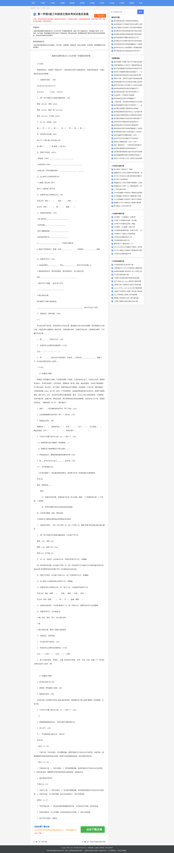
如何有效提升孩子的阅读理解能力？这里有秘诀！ (130, 44)
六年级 (92, 3)
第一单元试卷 (43, 842)
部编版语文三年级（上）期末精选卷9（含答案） (130, 186)
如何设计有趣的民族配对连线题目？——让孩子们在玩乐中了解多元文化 (138, 72)
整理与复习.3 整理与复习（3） (124, 243)
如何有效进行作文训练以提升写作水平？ (127, 51)
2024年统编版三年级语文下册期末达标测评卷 (129, 192)
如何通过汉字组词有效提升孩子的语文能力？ (129, 31)
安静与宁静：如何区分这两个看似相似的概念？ (129, 78)
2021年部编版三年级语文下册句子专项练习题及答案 (131, 199)
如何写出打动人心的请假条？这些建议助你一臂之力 (131, 47)
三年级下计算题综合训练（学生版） (126, 220)
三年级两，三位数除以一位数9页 (125, 217)
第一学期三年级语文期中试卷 (96, 842)
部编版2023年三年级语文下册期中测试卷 (127, 202)
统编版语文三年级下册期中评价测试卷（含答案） (130, 172)
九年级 (131, 3)
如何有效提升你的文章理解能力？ (125, 98)
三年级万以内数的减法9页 (122, 253)
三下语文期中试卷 (120, 189)
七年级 (111, 3)
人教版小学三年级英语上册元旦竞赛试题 (127, 284)
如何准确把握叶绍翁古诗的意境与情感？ (127, 155)
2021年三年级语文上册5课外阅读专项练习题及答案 (131, 176)
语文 (48, 8)
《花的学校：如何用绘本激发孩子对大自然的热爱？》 (132, 102)
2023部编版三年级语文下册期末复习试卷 (127, 196)
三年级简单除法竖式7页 (122, 240)
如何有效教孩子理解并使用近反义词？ (126, 37)
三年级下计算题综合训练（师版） (125, 224)
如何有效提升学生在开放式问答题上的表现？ (129, 82)
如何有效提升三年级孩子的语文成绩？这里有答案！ (131, 24)
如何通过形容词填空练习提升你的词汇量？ (128, 75)
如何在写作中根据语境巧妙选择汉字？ (126, 122)
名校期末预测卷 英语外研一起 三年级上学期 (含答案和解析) (134, 271)
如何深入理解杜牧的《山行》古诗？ (126, 142)
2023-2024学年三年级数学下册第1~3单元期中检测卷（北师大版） (136, 247)
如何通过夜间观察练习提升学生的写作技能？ (129, 152)
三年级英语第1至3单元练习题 (123, 264)
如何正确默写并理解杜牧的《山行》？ (126, 135)
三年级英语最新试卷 (118, 261)
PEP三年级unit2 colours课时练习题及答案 (127, 281)
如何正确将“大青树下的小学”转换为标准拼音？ (129, 62)
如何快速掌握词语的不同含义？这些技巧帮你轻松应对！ (132, 112)
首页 (33, 3)
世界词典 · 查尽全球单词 (106, 847)
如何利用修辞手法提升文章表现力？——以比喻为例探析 (132, 105)
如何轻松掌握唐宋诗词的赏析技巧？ (126, 148)
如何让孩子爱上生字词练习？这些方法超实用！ (129, 85)
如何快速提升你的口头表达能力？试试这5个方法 (130, 132)
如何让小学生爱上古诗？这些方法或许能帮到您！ (130, 158)
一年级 (42, 3)
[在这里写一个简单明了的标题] (124, 95)
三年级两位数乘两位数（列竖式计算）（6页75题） (131, 230)
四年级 (72, 3)
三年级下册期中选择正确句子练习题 (126, 301)
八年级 (121, 3)
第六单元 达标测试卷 (121, 179)
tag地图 (96, 847)
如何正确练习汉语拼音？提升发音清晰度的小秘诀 (130, 27)
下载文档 (100, 16)
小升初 (101, 3)
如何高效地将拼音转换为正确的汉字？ (126, 88)
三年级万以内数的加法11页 (123, 237)
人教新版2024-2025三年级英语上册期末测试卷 (129, 268)
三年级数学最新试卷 (118, 213)
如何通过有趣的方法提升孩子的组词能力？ (128, 118)
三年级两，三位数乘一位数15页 (124, 227)
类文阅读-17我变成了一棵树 (123, 169)
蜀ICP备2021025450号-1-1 (80, 847)
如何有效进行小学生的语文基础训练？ (126, 125)
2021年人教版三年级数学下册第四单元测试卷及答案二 (132, 250)
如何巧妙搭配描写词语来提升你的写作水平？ (129, 68)
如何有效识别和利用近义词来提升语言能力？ (129, 115)
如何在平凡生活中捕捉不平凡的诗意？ (126, 138)
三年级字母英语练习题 (121, 274)
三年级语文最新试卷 (118, 166)
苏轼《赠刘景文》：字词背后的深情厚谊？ (128, 145)
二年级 (52, 3)
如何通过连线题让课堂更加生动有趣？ (126, 108)
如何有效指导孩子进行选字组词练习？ (126, 92)
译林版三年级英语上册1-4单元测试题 (126, 298)
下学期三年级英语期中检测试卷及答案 (126, 278)
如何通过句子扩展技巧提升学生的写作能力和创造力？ (132, 41)
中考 (140, 3)
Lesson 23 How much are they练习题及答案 (128, 288)
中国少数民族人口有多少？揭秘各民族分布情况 (129, 65)
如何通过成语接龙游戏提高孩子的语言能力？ (129, 34)
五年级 (82, 3)
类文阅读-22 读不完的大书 (122, 206)
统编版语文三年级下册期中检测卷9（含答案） (129, 182)
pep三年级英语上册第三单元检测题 (125, 294)
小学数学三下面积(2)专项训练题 (124, 234)
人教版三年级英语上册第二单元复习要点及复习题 (130, 291)
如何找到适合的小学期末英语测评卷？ (126, 21)
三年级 (62, 3)
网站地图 (90, 847)
